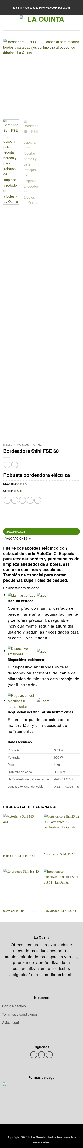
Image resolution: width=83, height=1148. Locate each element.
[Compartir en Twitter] (22, 500)
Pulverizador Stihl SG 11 (60, 911)
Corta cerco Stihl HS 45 (19, 911)
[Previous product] (14, 465)
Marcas (23, 444)
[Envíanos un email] (49, 1054)
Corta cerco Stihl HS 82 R (59, 855)
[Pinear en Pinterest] (37, 500)
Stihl (37, 444)
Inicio (7, 444)
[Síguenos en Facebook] (33, 1054)
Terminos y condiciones (20, 1014)
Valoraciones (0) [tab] (18, 538)
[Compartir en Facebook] (14, 500)
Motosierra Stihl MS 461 (19, 855)
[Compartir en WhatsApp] (7, 500)
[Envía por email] (30, 500)
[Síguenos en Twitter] (41, 1054)
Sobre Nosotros (14, 1005)
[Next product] (7, 465)
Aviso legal (10, 1022)
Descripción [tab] (15, 531)
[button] (5, 23)
